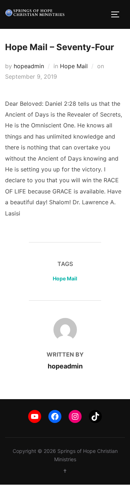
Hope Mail (74, 66)
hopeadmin (29, 66)
